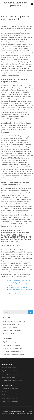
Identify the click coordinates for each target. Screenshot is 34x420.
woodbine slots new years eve (15, 4)
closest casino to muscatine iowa (19, 294)
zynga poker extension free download (20, 289)
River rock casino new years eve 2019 (14, 321)
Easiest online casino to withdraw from (12, 395)
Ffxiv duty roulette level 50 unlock (11, 374)
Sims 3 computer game (8, 377)
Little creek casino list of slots (10, 398)
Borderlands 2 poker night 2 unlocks (13, 354)
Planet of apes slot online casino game (12, 391)
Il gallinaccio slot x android (9, 371)
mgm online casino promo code (18, 287)
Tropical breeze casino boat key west (12, 380)
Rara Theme (16, 413)
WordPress (29, 413)
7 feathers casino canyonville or (10, 401)
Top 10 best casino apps (10, 342)
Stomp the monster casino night (12, 351)
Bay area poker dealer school (11, 324)
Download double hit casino (11, 334)
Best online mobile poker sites (11, 345)
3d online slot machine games (10, 388)
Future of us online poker (9, 367)
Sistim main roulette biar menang (12, 348)
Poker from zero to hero (10, 327)
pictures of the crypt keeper (17, 292)
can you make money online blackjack (20, 281)
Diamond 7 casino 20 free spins (12, 330)
